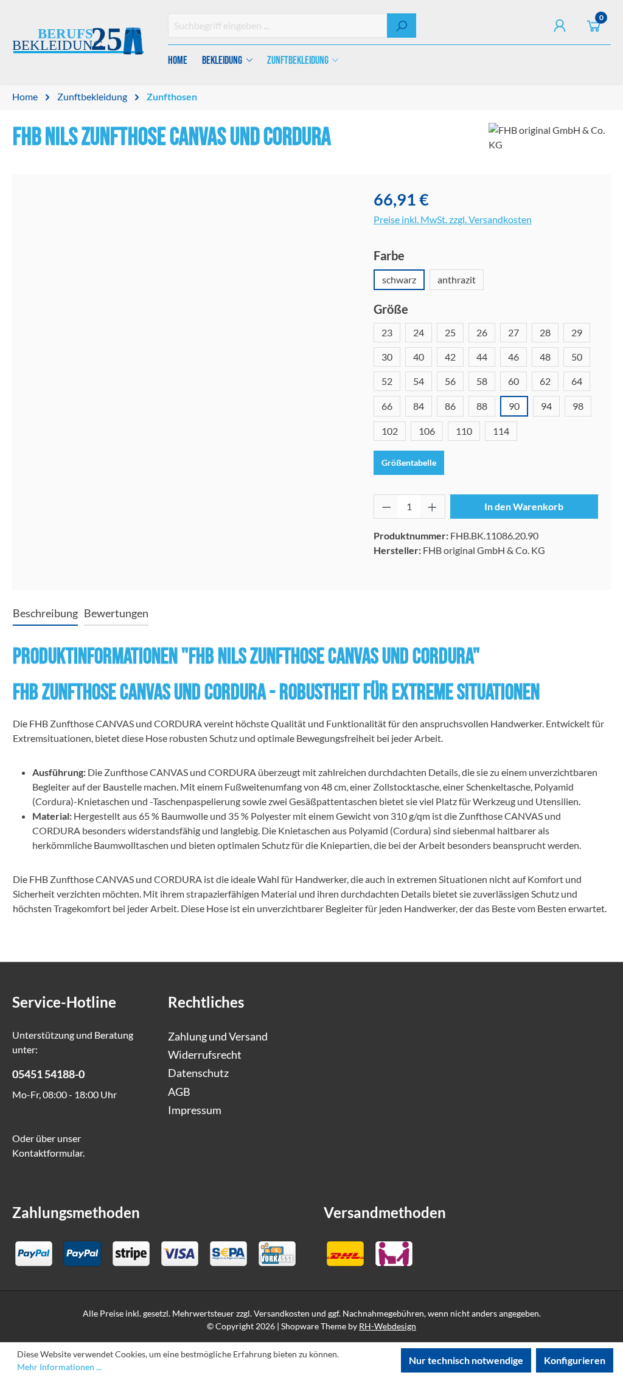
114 (501, 431)
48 (545, 356)
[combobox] (278, 25)
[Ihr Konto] (560, 25)
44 (481, 356)
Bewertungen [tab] (116, 613)
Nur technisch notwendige (466, 1360)
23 (386, 332)
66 (386, 406)
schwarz (399, 279)
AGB (179, 1091)
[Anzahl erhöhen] (432, 506)
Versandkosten (282, 1313)
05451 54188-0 (48, 1074)
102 (389, 431)
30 (386, 356)
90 (514, 406)
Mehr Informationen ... (59, 1367)
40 (418, 356)
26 (481, 332)
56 (450, 381)
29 (576, 332)
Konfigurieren (574, 1360)
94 (546, 406)
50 (576, 356)
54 (418, 381)
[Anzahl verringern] (386, 506)
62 (545, 381)
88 (481, 406)
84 (418, 406)
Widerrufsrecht (205, 1054)
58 (481, 381)
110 (464, 431)
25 (450, 332)
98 (578, 406)
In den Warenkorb (523, 506)
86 (450, 406)
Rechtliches (206, 1002)
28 (545, 332)
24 (418, 332)
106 (427, 431)
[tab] (45, 614)
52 (386, 381)
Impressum (194, 1110)
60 (513, 381)
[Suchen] (401, 25)
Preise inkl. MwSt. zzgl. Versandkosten (453, 219)
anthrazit (456, 279)
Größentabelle (408, 462)
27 (513, 332)
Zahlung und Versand (218, 1036)
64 (576, 381)
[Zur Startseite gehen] (78, 42)
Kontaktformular (47, 1152)
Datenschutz (198, 1073)
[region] (187, 318)
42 (450, 356)
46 (513, 356)
